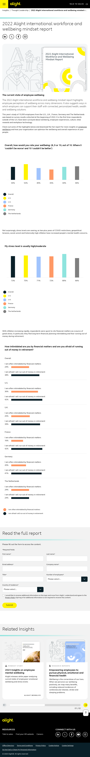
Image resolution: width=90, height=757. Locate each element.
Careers (40, 734)
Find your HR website (25, 734)
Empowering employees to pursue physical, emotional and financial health (66, 673)
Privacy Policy (10, 598)
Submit (9, 605)
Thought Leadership (19, 10)
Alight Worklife (32, 695)
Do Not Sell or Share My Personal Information (19, 750)
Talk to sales (7, 734)
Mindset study (15, 666)
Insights (5, 10)
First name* (6, 554)
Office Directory (8, 746)
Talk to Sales (76, 4)
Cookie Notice (54, 746)
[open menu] (4, 4)
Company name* (52, 564)
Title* (4, 575)
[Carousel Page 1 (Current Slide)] (27, 705)
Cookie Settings (67, 746)
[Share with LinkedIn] (4, 36)
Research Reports (61, 666)
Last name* (50, 554)
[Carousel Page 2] (63, 705)
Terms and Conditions (25, 746)
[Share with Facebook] (18, 36)
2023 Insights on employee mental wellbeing (20, 671)
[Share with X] (11, 36)
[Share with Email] (25, 36)
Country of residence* (10, 585)
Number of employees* (55, 575)
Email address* (7, 564)
